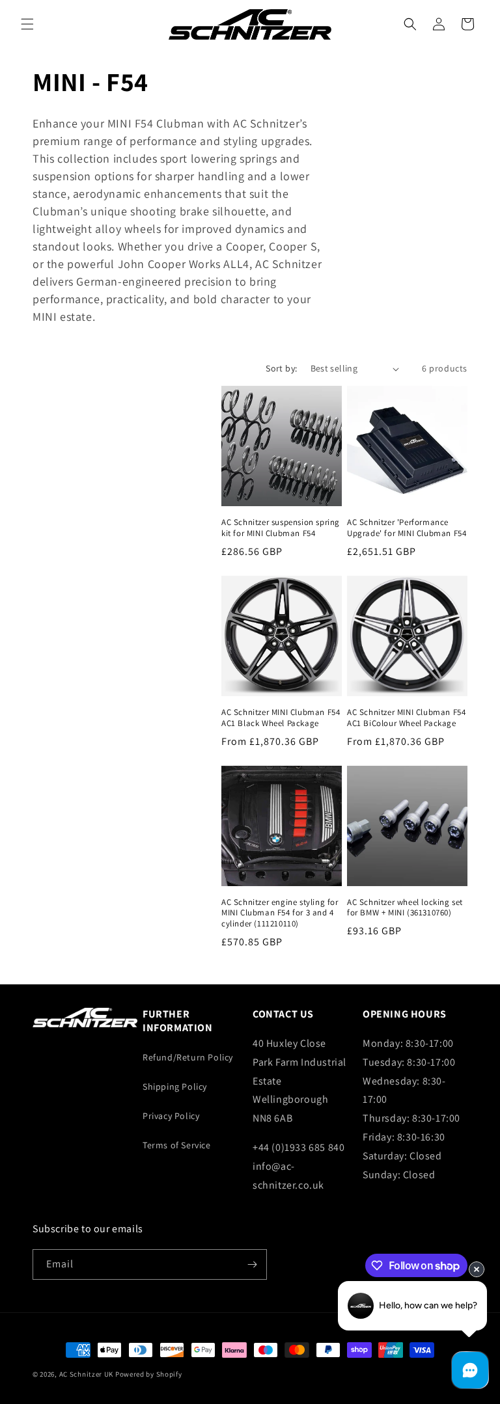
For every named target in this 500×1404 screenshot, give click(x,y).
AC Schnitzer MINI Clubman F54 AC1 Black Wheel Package (280, 718)
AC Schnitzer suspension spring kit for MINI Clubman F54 (280, 528)
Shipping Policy (175, 1086)
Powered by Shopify (148, 1374)
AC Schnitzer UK (86, 1374)
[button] (27, 24)
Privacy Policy (171, 1116)
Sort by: (281, 368)
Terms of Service (177, 1145)
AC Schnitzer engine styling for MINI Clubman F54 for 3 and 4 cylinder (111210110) (280, 913)
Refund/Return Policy (188, 1057)
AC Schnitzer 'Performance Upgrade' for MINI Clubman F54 (406, 528)
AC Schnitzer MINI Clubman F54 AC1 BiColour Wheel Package (406, 718)
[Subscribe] (252, 1264)
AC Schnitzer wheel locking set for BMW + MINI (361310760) (405, 908)
